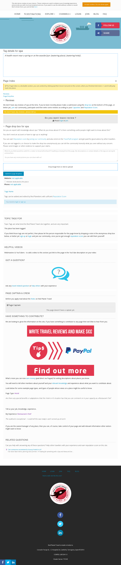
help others (36, 286)
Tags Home (8, 191)
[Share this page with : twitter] (8, 562)
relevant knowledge (59, 383)
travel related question (20, 286)
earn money (30, 378)
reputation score (76, 236)
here (35, 7)
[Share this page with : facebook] (2, 562)
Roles (33, 299)
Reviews (6, 94)
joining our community (37, 139)
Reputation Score (90, 107)
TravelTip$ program (71, 139)
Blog (96, 14)
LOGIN (78, 14)
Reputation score (20, 139)
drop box (88, 105)
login (61, 121)
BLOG (77, 471)
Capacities (76, 107)
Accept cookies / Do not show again (96, 4)
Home (17, 14)
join (13, 107)
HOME (44, 471)
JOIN (87, 14)
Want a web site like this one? (52, 476)
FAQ (105, 14)
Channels (64, 14)
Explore (49, 14)
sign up (23, 202)
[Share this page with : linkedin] (13, 562)
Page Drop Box (8, 96)
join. (66, 121)
